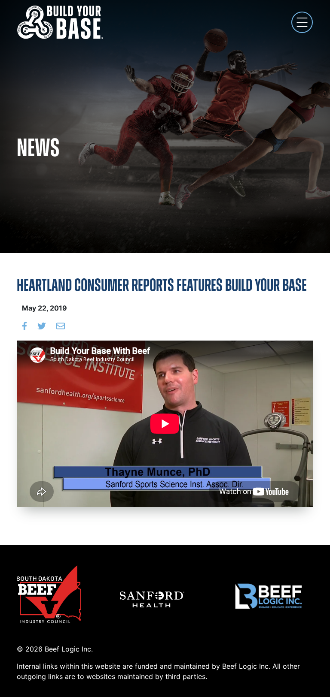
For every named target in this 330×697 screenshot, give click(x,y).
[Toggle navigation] (302, 22)
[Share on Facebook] (24, 325)
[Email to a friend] (60, 325)
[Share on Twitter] (41, 325)
